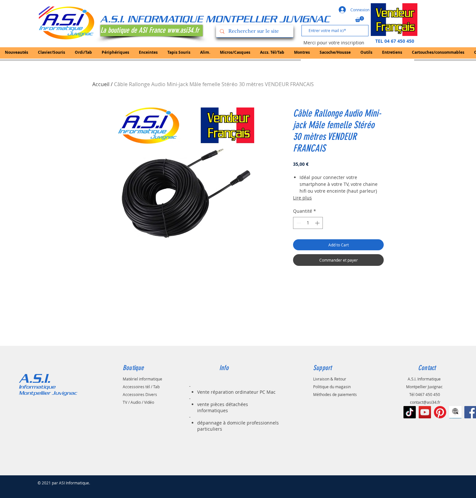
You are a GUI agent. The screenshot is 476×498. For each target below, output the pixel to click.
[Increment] (318, 223)
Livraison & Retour (329, 378)
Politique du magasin (332, 386)
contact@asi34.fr (425, 402)
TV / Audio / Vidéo (138, 402)
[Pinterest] (440, 412)
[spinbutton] (308, 223)
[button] (359, 19)
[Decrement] (298, 223)
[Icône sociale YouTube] (425, 412)
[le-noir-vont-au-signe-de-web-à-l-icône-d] (455, 412)
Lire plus (302, 198)
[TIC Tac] (409, 412)
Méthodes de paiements (335, 394)
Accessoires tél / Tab (141, 386)
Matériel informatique (142, 378)
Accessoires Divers (140, 394)
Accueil (100, 84)
